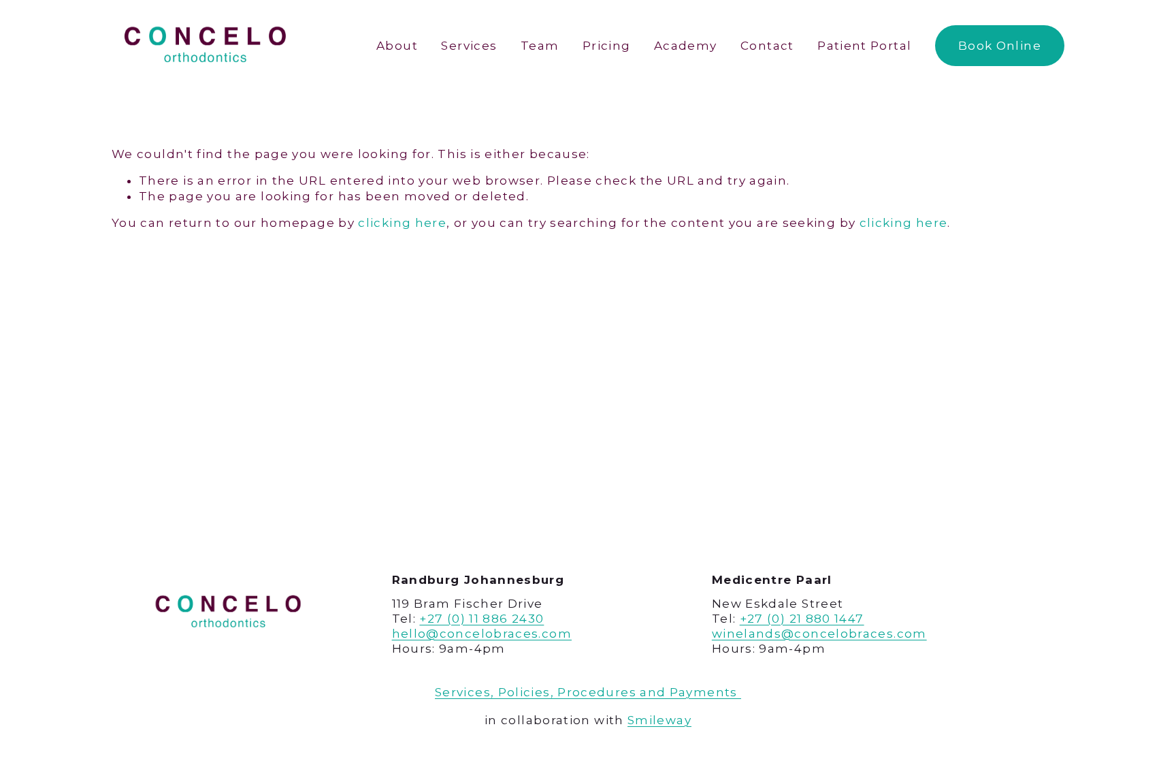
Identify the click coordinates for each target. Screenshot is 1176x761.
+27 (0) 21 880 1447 (802, 618)
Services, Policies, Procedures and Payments (588, 692)
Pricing (607, 45)
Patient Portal (864, 45)
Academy (685, 45)
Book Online (999, 45)
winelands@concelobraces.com (819, 633)
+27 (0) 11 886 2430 (481, 618)
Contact (767, 45)
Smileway (659, 720)
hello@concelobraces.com (482, 633)
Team (540, 45)
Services (469, 45)
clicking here (402, 223)
